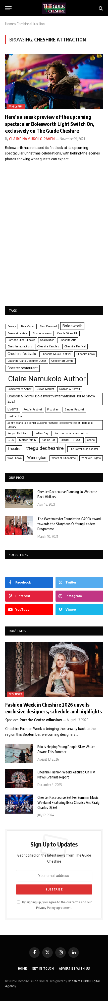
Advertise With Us (74, 968)
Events (13, 409)
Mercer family (27, 440)
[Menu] (8, 8)
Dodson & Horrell (69, 389)
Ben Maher (28, 326)
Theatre (14, 449)
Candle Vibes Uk (67, 333)
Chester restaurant (23, 368)
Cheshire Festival (75, 346)
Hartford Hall (15, 416)
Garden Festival (74, 409)
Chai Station (47, 340)
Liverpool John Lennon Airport (71, 433)
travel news (15, 458)
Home (9, 23)
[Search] (100, 8)
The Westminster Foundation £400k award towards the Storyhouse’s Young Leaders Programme (69, 524)
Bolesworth (72, 326)
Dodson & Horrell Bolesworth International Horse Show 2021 (51, 398)
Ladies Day (41, 433)
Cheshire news (85, 354)
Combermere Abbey (19, 389)
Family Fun (16, 106)
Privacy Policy (46, 908)
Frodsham (53, 409)
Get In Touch (43, 968)
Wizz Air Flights (91, 458)
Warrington (36, 457)
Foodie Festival (33, 409)
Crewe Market (45, 389)
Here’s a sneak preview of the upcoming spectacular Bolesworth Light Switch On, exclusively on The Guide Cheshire (49, 123)
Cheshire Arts (68, 340)
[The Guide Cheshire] (54, 8)
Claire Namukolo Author (47, 379)
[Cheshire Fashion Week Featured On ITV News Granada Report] (19, 778)
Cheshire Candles (48, 346)
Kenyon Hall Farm (18, 433)
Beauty (12, 326)
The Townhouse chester (83, 449)
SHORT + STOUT (71, 440)
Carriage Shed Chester (21, 340)
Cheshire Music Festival (56, 354)
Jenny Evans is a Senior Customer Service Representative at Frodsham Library (50, 425)
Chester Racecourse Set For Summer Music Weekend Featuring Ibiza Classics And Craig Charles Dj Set (68, 802)
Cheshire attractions (20, 346)
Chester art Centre (62, 360)
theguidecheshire (45, 448)
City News (15, 694)
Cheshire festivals (22, 354)
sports (91, 440)
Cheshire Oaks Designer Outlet (27, 360)
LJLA (11, 440)
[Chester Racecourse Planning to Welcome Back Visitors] (19, 498)
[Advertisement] (54, 241)
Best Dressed (48, 326)
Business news (42, 333)
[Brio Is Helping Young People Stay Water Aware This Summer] (19, 753)
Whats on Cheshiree (63, 458)
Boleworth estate (18, 333)
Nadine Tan (48, 440)
